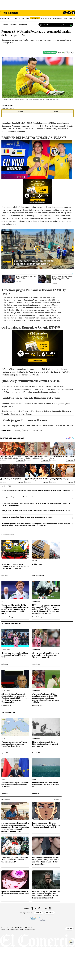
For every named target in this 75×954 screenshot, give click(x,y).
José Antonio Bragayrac (8, 617)
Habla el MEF (37, 564)
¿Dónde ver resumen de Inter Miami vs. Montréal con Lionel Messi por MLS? (14, 655)
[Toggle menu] (2, 12)
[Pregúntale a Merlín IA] (71, 942)
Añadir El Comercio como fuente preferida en (55, 25)
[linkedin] (46, 908)
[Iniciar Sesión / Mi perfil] (73, 12)
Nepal (50, 18)
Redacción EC (8, 106)
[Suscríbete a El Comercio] (69, 12)
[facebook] (32, 908)
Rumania (17, 430)
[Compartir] (72, 52)
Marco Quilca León (6, 705)
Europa (3, 738)
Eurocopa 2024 (37, 430)
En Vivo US (4, 561)
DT (2, 601)
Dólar (65, 18)
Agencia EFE (4, 753)
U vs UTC (44, 18)
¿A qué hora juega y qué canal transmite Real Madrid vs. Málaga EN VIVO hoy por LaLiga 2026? (15, 566)
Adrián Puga (4, 664)
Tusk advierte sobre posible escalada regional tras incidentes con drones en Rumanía (15, 785)
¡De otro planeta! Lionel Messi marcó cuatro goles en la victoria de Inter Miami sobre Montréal (45, 655)
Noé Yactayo (4, 575)
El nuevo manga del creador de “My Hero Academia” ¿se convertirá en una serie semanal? (14, 860)
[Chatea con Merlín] (65, 12)
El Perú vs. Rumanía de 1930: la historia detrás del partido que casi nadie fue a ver (45, 744)
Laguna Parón (57, 18)
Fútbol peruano (36, 601)
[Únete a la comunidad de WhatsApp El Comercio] (50, 52)
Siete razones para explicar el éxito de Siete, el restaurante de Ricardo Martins (27, 517)
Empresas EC (35, 18)
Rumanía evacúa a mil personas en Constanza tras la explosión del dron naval (45, 785)
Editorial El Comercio (38, 575)
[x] (36, 908)
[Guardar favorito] (68, 52)
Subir (68, 928)
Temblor (14, 18)
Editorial (34, 561)
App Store (38, 912)
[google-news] (50, 908)
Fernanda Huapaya (37, 617)
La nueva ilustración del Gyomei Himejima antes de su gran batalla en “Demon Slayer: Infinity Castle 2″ (46, 825)
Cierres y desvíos (24, 18)
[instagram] (39, 908)
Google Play (49, 912)
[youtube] (43, 908)
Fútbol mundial (5, 649)
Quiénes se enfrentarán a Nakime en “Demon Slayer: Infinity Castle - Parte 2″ (15, 894)
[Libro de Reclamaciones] (42, 918)
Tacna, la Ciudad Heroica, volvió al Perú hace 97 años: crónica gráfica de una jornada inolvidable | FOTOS (36, 511)
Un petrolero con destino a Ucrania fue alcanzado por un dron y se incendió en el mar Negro (14, 744)
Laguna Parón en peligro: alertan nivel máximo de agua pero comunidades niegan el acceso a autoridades (36, 490)
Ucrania (25, 430)
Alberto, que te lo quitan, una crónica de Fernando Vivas (20, 497)
